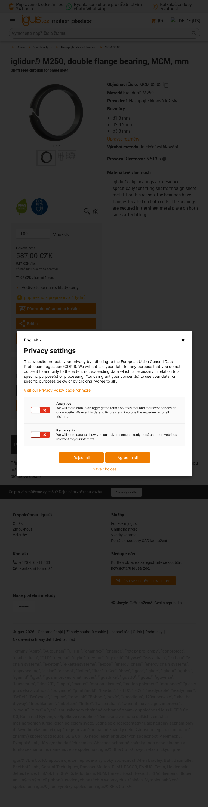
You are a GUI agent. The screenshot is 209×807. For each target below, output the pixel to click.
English (31, 340)
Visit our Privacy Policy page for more (57, 390)
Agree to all (128, 457)
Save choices (104, 469)
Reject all (81, 457)
